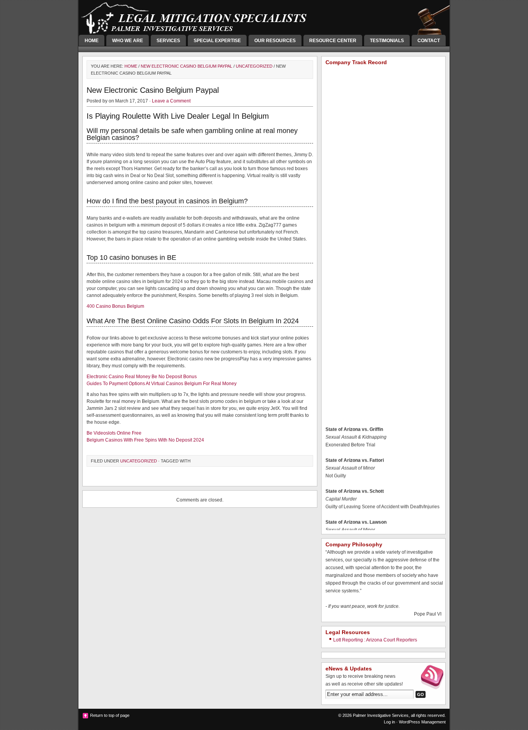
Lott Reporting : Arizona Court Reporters (375, 640)
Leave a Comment (171, 101)
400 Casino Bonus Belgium (115, 306)
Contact (428, 40)
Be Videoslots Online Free (114, 433)
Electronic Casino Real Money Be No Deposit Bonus (142, 376)
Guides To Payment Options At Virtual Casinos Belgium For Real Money (162, 383)
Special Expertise (217, 40)
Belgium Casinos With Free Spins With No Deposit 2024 (145, 440)
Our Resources (275, 40)
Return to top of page (109, 715)
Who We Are (127, 40)
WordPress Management (422, 722)
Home (92, 40)
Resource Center (332, 40)
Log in (389, 722)
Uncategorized (254, 66)
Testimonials (387, 40)
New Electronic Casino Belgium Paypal (186, 66)
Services (168, 40)
